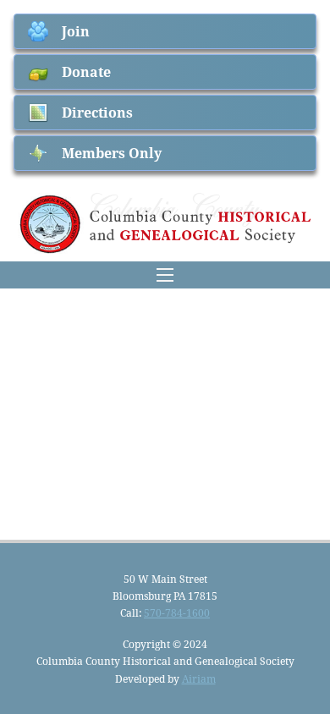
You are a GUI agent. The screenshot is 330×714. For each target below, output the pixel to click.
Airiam (199, 678)
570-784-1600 (177, 612)
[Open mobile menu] (165, 275)
